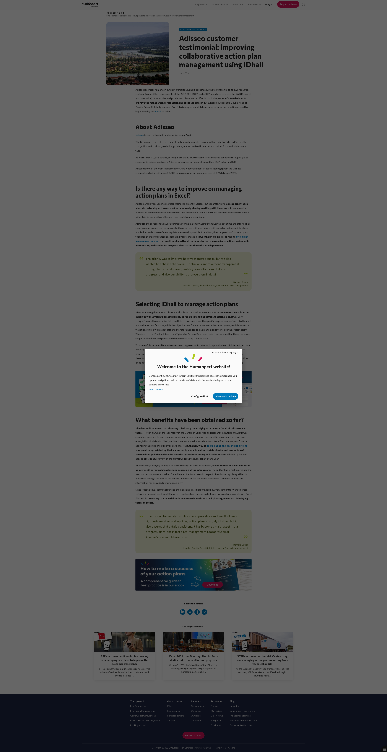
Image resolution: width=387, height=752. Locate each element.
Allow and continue (225, 396)
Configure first (199, 396)
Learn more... (156, 388)
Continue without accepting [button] (223, 352)
